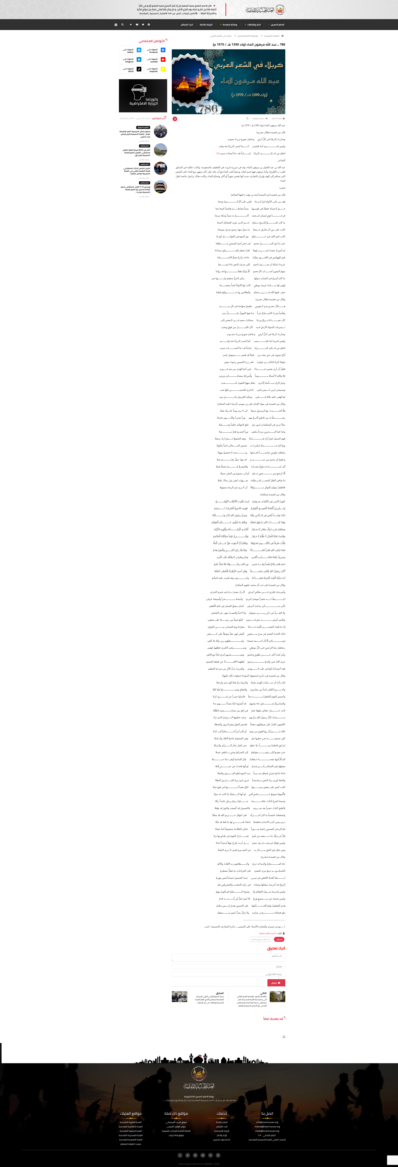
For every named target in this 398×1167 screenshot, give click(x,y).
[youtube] (137, 25)
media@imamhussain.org (267, 1131)
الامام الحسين (277, 25)
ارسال (274, 983)
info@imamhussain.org (267, 1122)
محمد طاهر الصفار (267, 933)
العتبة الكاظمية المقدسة (131, 1127)
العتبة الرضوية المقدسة (131, 1131)
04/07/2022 (277, 118)
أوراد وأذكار (222, 1135)
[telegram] (195, 1155)
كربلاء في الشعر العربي (220, 36)
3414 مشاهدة (259, 118)
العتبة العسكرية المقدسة (131, 1135)
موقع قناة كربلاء (176, 1135)
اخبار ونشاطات (254, 25)
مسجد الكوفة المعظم (130, 1144)
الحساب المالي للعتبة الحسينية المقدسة (267, 1140)
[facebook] (148, 25)
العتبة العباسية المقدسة (130, 1140)
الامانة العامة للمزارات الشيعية (176, 1131)
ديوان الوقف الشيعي (176, 1127)
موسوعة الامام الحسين (247, 36)
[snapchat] (187, 1155)
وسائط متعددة (229, 25)
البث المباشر (187, 25)
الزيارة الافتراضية (221, 1131)
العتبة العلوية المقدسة (131, 1122)
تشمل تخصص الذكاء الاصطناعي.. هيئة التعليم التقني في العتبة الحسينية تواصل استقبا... (136, 170)
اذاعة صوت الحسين (221, 1140)
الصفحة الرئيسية (271, 36)
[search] (122, 24)
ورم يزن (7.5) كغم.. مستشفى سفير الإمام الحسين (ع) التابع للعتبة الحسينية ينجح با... (135, 189)
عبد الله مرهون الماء (260, 939)
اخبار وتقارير (145, 145)
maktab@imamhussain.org (267, 1127)
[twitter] (143, 25)
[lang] (116, 24)
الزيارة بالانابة (206, 25)
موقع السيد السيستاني (176, 1122)
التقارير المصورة (143, 127)
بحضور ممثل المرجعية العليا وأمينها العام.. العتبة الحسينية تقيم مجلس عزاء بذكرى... (134, 134)
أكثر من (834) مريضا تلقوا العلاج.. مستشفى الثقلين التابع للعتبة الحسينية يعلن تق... (136, 152)
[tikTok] (180, 1155)
